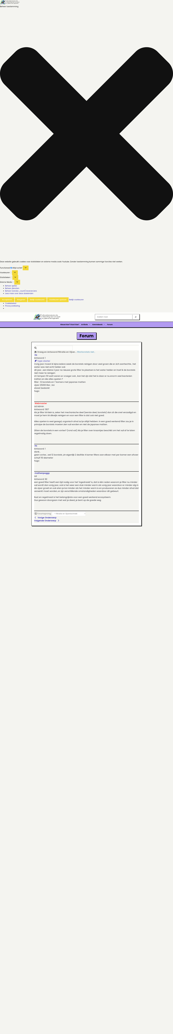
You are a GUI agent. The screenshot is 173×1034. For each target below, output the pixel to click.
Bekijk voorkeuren (37, 299)
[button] (86, 134)
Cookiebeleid (10, 303)
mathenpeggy (42, 473)
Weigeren (21, 299)
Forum (110, 324)
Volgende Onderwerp (45, 520)
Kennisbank (97, 324)
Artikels (84, 324)
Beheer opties (11, 286)
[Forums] (35, 352)
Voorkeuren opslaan (57, 299)
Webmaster (41, 403)
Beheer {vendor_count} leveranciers (21, 291)
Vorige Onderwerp (46, 517)
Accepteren (7, 299)
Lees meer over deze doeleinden (19, 293)
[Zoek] (135, 317)
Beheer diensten (12, 288)
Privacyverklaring (12, 306)
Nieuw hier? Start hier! (69, 324)
